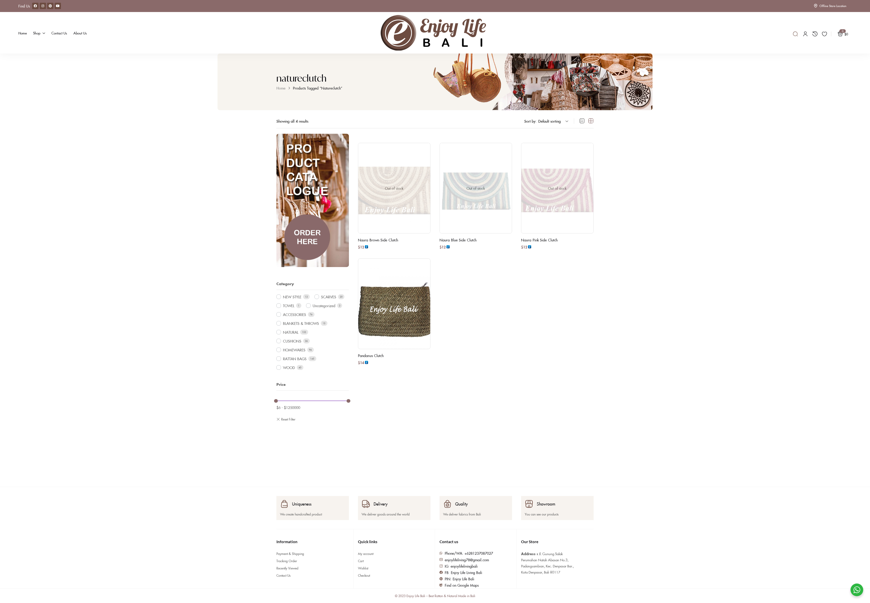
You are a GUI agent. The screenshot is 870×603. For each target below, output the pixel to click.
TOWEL (288, 305)
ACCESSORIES (294, 314)
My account (365, 553)
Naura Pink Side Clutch (539, 239)
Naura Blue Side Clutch (458, 239)
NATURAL (290, 332)
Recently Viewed (287, 568)
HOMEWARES (294, 349)
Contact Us (283, 575)
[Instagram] (43, 6)
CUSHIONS (292, 340)
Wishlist (363, 568)
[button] (552, 121)
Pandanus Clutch (371, 355)
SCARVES (328, 296)
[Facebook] (35, 6)
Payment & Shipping (290, 553)
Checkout (364, 575)
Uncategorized (324, 305)
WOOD (289, 367)
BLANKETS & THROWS (301, 323)
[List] (582, 121)
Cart (361, 561)
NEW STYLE (292, 296)
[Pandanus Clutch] (394, 304)
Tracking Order (286, 561)
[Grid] (591, 121)
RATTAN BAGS (295, 358)
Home (280, 87)
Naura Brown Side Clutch (378, 239)
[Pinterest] (50, 6)
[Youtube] (58, 6)
